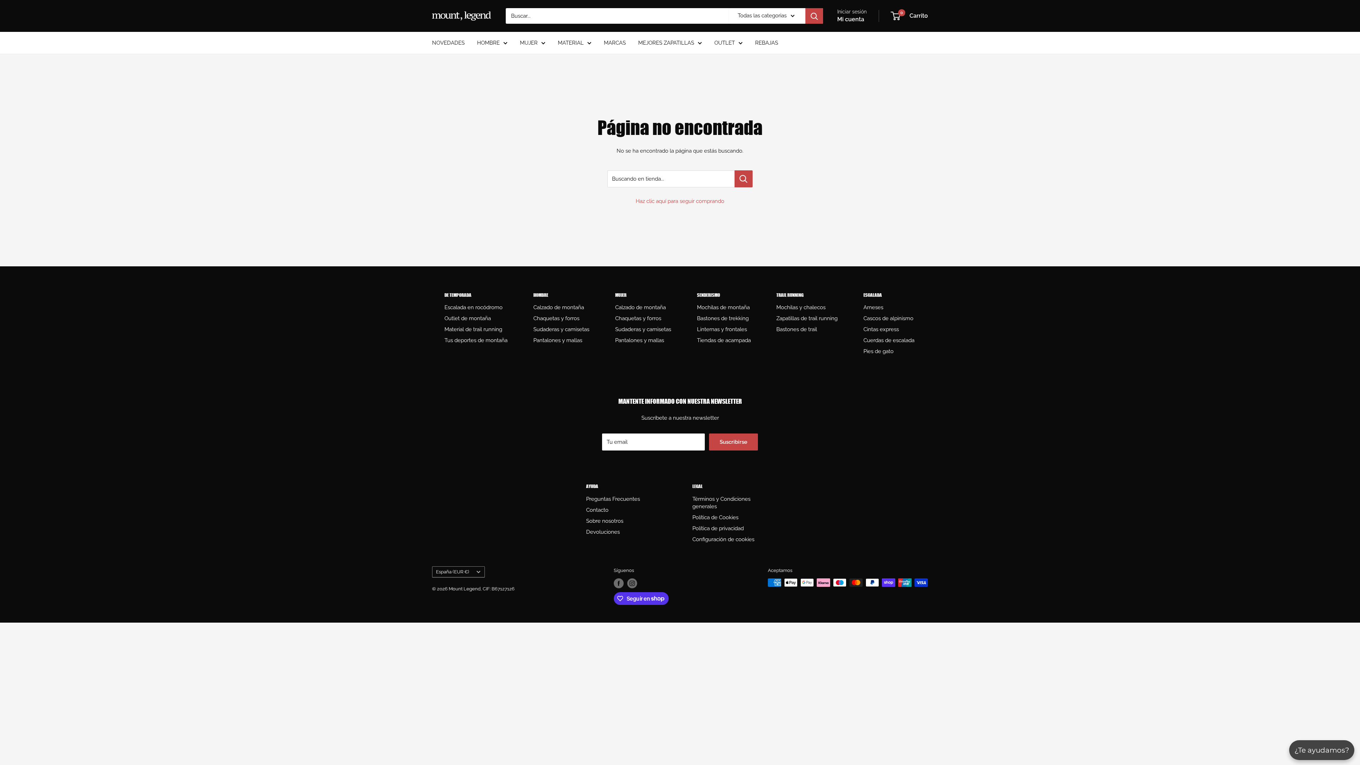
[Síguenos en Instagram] (632, 583)
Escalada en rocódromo (473, 307)
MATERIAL (571, 43)
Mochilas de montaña (723, 307)
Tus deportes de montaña (476, 340)
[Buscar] (814, 16)
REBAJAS (766, 43)
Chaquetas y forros (556, 318)
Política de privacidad (718, 528)
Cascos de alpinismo (888, 318)
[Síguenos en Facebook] (619, 583)
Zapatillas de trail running (807, 318)
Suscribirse (733, 442)
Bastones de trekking (723, 318)
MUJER (529, 43)
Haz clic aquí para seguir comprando (680, 201)
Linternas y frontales (722, 329)
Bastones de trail (796, 329)
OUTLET (724, 43)
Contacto (597, 510)
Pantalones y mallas (557, 340)
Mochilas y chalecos (801, 307)
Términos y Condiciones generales (721, 503)
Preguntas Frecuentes (613, 499)
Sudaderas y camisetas (561, 329)
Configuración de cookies (723, 539)
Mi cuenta (850, 19)
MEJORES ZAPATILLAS (666, 43)
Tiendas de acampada (724, 340)
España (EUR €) (452, 571)
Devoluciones (603, 532)
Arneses (873, 307)
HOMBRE (488, 43)
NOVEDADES (448, 43)
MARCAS (615, 43)
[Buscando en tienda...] (744, 178)
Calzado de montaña (558, 307)
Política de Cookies (715, 517)
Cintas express (881, 329)
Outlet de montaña (467, 318)
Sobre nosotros (604, 521)
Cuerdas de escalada (888, 340)
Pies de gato (878, 351)
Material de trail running (473, 329)
